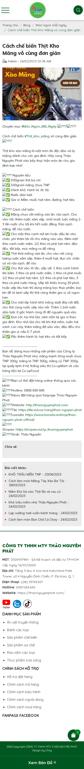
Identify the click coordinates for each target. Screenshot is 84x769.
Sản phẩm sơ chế (21, 645)
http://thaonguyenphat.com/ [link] (47, 405)
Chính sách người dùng (25, 699)
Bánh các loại (18, 630)
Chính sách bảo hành (23, 692)
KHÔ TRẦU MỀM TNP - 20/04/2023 (35, 474)
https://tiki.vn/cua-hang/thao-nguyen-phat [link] (50, 410)
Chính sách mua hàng (24, 707)
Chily (49, 750)
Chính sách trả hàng (23, 684)
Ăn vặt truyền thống (22, 622)
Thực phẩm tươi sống (24, 660)
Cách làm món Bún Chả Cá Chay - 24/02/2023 (43, 519)
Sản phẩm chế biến (22, 637)
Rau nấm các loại (21, 652)
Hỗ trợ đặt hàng (19, 677)
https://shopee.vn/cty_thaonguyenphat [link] (44, 429)
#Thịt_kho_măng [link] (36, 136)
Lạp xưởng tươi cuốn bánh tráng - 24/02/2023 (43, 513)
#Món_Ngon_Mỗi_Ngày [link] (38, 126)
